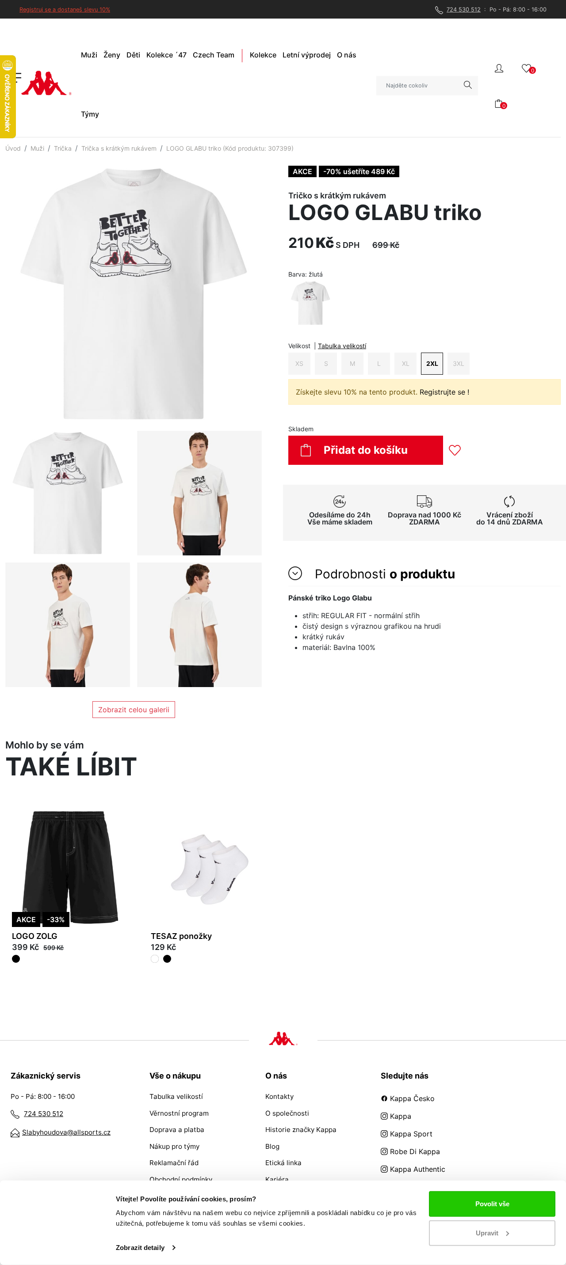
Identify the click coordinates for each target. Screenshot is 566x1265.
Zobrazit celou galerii (133, 709)
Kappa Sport (410, 1133)
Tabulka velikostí (342, 345)
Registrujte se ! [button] (444, 391)
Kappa (399, 1116)
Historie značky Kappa (301, 1129)
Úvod (13, 148)
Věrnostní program (179, 1113)
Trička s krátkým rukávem (119, 148)
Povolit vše (492, 1204)
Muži (37, 148)
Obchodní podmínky (180, 1179)
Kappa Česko (411, 1098)
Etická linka (283, 1163)
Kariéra (277, 1179)
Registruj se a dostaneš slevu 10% (64, 9)
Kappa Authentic (416, 1169)
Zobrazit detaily (140, 1247)
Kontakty (279, 1096)
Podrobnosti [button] (383, 573)
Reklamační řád (174, 1163)
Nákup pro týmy (174, 1146)
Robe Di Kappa (414, 1151)
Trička (63, 148)
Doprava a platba (176, 1129)
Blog (272, 1146)
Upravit (487, 1232)
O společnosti (287, 1113)
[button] (499, 67)
